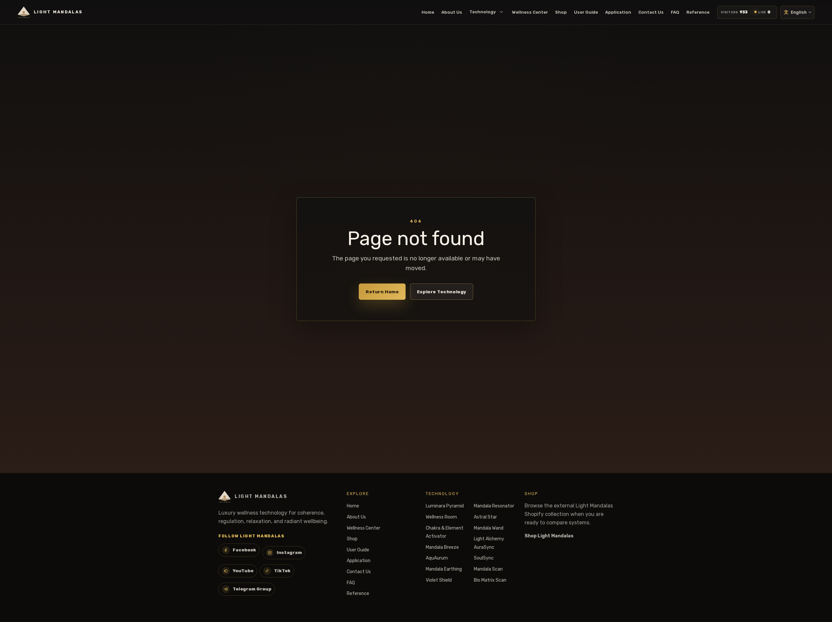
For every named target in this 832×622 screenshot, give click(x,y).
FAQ (675, 12)
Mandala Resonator (494, 506)
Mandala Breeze (442, 547)
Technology (482, 11)
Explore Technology (441, 291)
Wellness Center (530, 12)
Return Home (382, 291)
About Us (451, 12)
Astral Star (485, 517)
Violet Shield (439, 580)
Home (428, 12)
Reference (697, 12)
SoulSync (484, 558)
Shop (561, 12)
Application (618, 12)
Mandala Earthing (444, 569)
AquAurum (437, 558)
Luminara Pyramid (445, 506)
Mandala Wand (488, 528)
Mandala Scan (488, 569)
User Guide (586, 12)
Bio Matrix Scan (490, 580)
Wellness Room (441, 517)
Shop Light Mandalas (549, 536)
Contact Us (651, 12)
